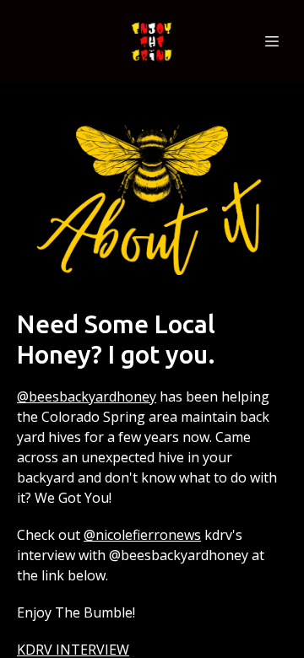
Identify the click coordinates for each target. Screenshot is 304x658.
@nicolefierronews (142, 535)
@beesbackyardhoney (86, 396)
